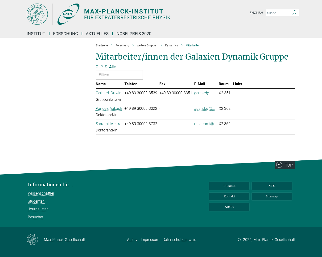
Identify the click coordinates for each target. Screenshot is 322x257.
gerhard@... (203, 93)
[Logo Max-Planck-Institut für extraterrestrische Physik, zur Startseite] (115, 14)
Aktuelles (97, 33)
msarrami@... (205, 124)
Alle (112, 67)
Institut (36, 33)
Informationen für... (50, 185)
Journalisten (38, 209)
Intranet (229, 186)
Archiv (229, 206)
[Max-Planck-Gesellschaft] (35, 239)
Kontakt (229, 196)
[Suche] (294, 13)
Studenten (36, 201)
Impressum (150, 239)
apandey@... (204, 108)
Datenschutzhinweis (179, 239)
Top (289, 165)
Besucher (35, 217)
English (256, 13)
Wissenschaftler (41, 193)
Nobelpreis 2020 (133, 33)
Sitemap (272, 196)
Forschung (65, 33)
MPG (271, 186)
